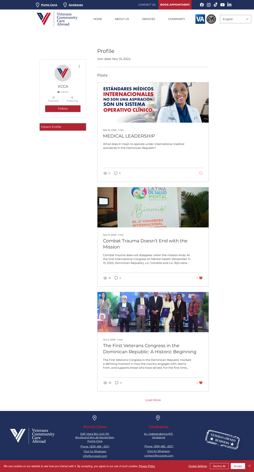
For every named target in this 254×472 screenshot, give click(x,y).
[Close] (249, 466)
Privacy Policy (147, 466)
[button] (49, 5)
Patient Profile (51, 127)
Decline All (219, 466)
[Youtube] (222, 4)
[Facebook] (201, 4)
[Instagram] (208, 4)
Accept (238, 466)
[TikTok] (215, 4)
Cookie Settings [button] (198, 466)
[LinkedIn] (229, 4)
